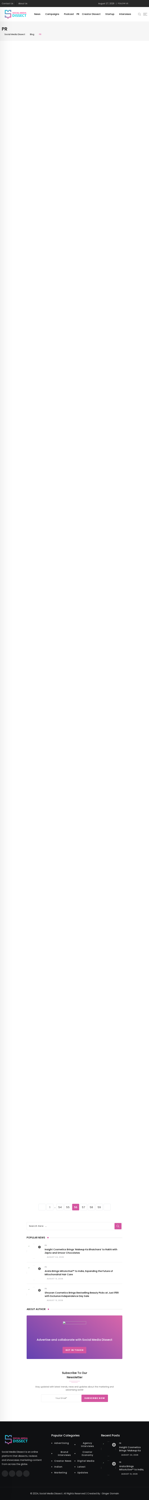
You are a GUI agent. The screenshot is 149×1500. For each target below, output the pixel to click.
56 (75, 1207)
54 (60, 1207)
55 (68, 1207)
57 (83, 1207)
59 (99, 1207)
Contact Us (7, 3)
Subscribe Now (94, 1398)
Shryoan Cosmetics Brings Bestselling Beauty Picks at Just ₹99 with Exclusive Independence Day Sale (82, 1294)
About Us (22, 3)
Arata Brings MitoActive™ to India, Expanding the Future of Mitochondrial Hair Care (133, 1471)
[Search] (139, 14)
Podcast (69, 14)
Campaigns (52, 14)
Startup (109, 14)
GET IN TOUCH (74, 1350)
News (37, 14)
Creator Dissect (91, 14)
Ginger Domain (110, 1493)
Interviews (125, 14)
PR (78, 14)
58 (91, 1207)
